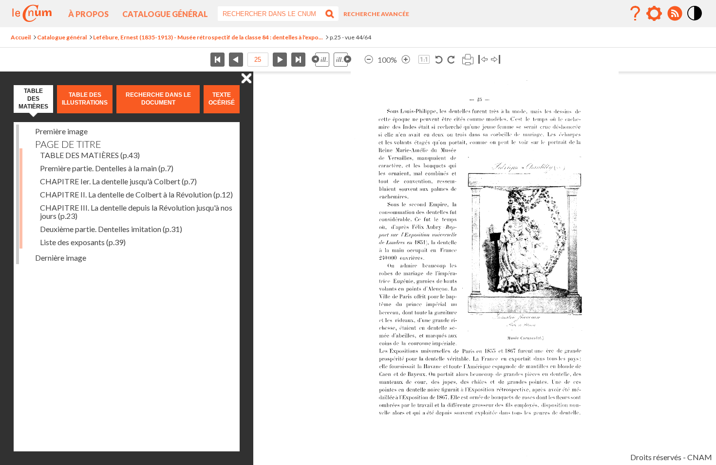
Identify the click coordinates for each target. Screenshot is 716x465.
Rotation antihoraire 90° (439, 60)
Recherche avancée (376, 14)
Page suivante (280, 60)
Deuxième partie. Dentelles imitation (111, 228)
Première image (61, 131)
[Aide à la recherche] (635, 13)
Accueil (21, 37)
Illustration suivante (342, 60)
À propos (88, 13)
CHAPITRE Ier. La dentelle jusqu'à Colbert (118, 181)
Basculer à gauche (483, 60)
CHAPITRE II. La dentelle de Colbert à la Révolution (136, 194)
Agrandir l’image (405, 60)
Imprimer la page (467, 60)
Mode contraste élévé (695, 20)
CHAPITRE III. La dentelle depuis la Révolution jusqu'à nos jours (136, 211)
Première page (217, 60)
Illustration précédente (320, 60)
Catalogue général (165, 13)
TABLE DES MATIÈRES (90, 155)
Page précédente (236, 60)
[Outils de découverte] (654, 13)
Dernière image (60, 257)
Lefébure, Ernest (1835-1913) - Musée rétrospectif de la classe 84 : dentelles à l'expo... (208, 37)
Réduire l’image (368, 60)
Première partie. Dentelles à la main (106, 168)
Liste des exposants (83, 242)
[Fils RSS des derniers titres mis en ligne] (674, 13)
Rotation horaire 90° (450, 60)
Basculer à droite (495, 60)
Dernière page (298, 60)
